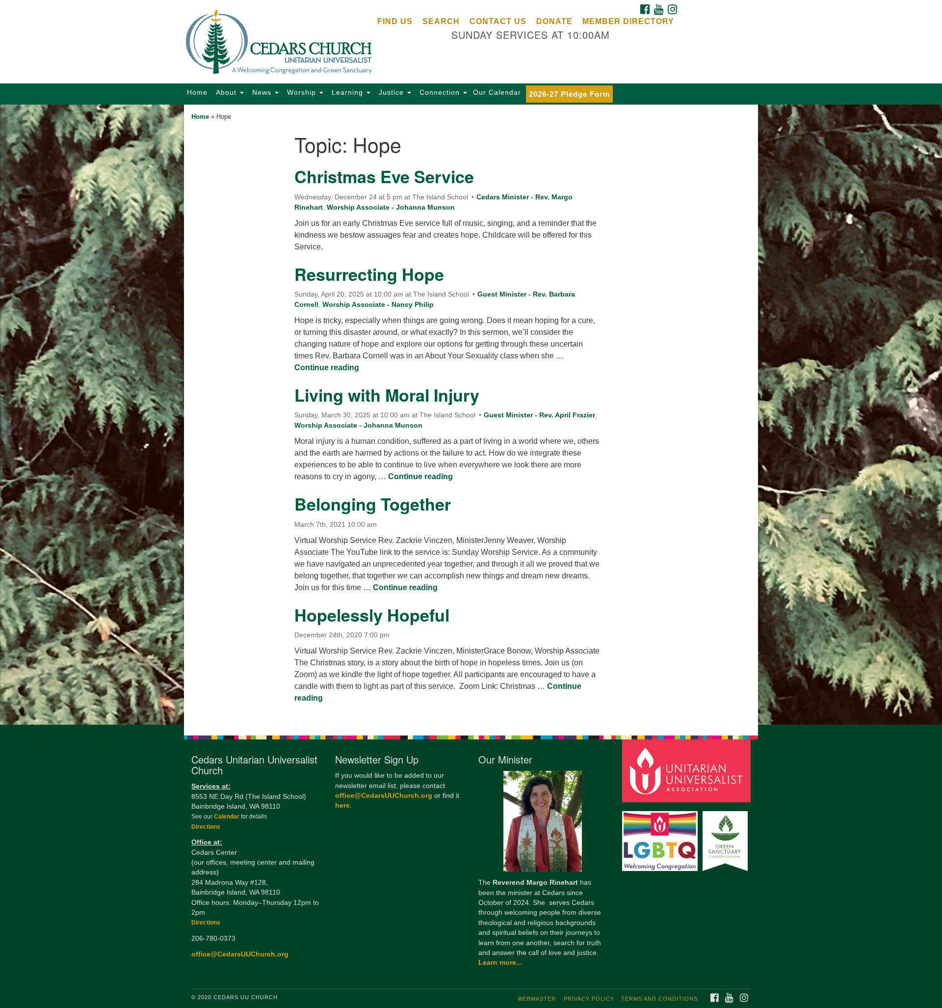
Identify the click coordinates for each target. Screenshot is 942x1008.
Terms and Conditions (659, 999)
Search (441, 21)
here (342, 805)
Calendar (227, 816)
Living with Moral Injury (386, 395)
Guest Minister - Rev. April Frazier (539, 415)
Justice (391, 92)
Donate (554, 21)
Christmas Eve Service (384, 176)
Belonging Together (372, 504)
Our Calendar (497, 92)
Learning (347, 92)
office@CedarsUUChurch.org (239, 954)
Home (197, 92)
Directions (205, 826)
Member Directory (628, 21)
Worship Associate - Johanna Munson (391, 207)
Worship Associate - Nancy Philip (378, 304)
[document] (471, 415)
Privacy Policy (589, 999)
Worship (301, 92)
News (262, 92)
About (226, 92)
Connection (439, 92)
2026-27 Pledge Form (569, 94)
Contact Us (498, 21)
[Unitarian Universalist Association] (688, 770)
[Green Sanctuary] (726, 836)
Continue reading (326, 367)
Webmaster (537, 999)
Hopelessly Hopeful (371, 615)
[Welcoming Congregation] (661, 836)
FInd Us (395, 21)
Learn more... (500, 962)
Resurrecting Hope (369, 274)
